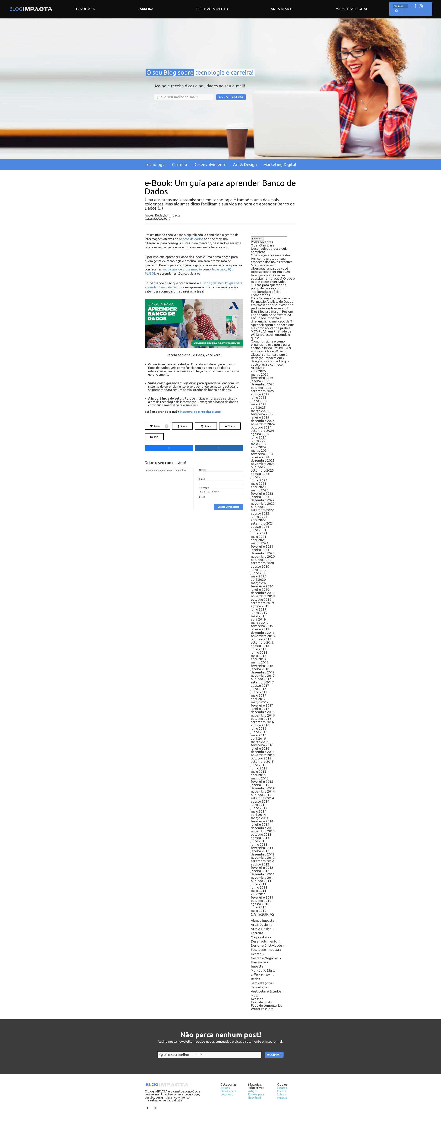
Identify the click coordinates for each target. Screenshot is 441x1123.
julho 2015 (258, 765)
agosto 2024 (260, 434)
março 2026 (260, 374)
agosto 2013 (260, 838)
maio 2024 (258, 444)
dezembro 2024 (263, 421)
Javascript (218, 269)
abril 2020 (258, 579)
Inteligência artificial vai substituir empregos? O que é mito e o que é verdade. (273, 278)
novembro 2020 (263, 556)
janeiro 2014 (260, 824)
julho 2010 (258, 907)
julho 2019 (258, 609)
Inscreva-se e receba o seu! (200, 412)
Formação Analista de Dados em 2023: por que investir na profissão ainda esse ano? (272, 305)
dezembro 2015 (263, 752)
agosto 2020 (260, 566)
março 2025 (260, 411)
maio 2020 (258, 576)
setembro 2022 (262, 510)
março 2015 (260, 778)
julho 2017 (258, 689)
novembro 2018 (263, 636)
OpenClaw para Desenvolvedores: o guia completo (269, 248)
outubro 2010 (261, 901)
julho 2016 (258, 728)
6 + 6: (202, 497)
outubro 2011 (261, 881)
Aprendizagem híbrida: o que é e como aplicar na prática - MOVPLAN (272, 328)
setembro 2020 (262, 563)
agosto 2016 (260, 725)
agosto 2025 (260, 394)
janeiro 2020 (260, 589)
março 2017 (260, 702)
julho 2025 (258, 397)
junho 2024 (259, 440)
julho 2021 (258, 530)
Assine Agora (231, 97)
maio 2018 (258, 656)
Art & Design (282, 9)
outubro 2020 (261, 560)
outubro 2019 (261, 599)
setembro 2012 (262, 861)
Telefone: (204, 488)
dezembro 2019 (263, 593)
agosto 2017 (260, 685)
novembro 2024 (263, 424)
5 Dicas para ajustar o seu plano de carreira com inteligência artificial (269, 288)
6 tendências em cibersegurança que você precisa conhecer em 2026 (270, 268)
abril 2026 (258, 371)
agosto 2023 (260, 474)
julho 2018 (258, 649)
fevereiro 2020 (262, 586)
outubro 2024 (261, 427)
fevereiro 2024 (262, 454)
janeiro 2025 (260, 417)
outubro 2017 (261, 679)
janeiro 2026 (260, 381)
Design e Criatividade (266, 945)
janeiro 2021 (260, 550)
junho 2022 (259, 516)
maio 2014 (258, 811)
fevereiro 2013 (262, 848)
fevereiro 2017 (262, 705)
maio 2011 (258, 891)
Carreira (145, 9)
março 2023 (260, 490)
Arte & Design (261, 929)
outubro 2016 (261, 719)
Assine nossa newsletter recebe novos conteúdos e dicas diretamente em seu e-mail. (221, 1041)
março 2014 (260, 818)
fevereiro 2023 (262, 493)
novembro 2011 (263, 877)
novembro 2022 (263, 503)
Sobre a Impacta (282, 1096)
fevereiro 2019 (262, 626)
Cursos (281, 1091)
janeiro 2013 (260, 851)
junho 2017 (259, 692)
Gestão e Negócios (265, 958)
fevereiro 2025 (262, 414)
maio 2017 (258, 695)
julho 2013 (258, 841)
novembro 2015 (263, 755)
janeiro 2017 (260, 709)
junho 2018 (259, 652)
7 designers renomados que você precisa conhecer (270, 361)
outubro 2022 (261, 507)
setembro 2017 (262, 682)
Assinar (274, 1055)
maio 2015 (258, 771)
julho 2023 (258, 477)
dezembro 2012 (263, 854)
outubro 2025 (261, 388)
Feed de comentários (266, 1005)
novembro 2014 (263, 791)
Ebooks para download (228, 1093)
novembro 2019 (263, 596)
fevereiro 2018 (262, 666)
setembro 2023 (262, 470)
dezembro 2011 (263, 874)
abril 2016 (258, 738)
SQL (230, 269)
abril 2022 (258, 520)
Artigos (225, 1087)
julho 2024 (258, 437)
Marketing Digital (352, 9)
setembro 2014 (262, 798)
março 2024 (260, 450)
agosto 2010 (260, 904)
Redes (255, 979)
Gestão (256, 954)
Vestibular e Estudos (266, 991)
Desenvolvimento (212, 9)
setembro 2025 (262, 391)
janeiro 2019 (260, 629)
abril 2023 (258, 487)
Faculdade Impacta (265, 949)
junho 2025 (259, 401)
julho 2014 (258, 805)
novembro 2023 (263, 464)
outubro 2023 (261, 467)
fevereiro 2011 (262, 897)
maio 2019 (258, 616)
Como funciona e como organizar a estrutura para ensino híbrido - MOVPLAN (271, 344)
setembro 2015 (262, 761)
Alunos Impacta (262, 920)
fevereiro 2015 (262, 781)
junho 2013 (259, 844)
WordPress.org (262, 1009)
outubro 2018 (261, 639)
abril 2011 (258, 894)
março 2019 (260, 623)
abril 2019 (258, 619)
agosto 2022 (260, 513)
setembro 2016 (262, 722)
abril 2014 (258, 815)
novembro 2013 (263, 831)
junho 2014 (259, 808)
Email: (202, 479)
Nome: (202, 470)
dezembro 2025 (263, 384)
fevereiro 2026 (262, 378)
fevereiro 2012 (262, 867)
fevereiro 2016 (262, 745)
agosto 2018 (260, 646)
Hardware (258, 962)
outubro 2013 (261, 834)
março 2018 (260, 662)
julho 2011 (258, 884)
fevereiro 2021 (262, 546)
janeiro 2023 (260, 497)
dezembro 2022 (263, 500)
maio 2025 (258, 404)
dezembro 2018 (263, 632)
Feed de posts (261, 1002)
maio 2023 (258, 483)
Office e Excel (261, 975)
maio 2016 (258, 735)
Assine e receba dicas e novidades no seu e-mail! (199, 86)
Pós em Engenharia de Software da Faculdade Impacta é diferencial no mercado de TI (272, 316)
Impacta (257, 966)
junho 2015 (259, 768)
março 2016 (260, 742)
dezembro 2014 (263, 788)
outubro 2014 (261, 795)
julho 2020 (258, 570)
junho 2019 (259, 613)
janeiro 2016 (260, 748)
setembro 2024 (262, 430)
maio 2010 (258, 911)
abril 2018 (258, 659)
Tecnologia (84, 9)
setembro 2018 (262, 642)
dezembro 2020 (263, 553)
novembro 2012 (263, 857)
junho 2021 (259, 533)
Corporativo (260, 937)
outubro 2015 (261, 758)
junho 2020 (259, 573)
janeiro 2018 (260, 669)
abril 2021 (258, 540)
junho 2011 (259, 887)
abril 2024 (258, 447)
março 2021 (260, 543)
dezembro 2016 (263, 712)
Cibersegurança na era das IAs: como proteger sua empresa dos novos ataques (272, 258)
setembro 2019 (262, 603)
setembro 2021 (262, 523)
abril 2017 (258, 699)
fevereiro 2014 (262, 821)
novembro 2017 (263, 675)
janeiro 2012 (260, 871)
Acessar (257, 999)
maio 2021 (258, 536)
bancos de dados (191, 239)
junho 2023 (259, 480)
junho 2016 (259, 732)
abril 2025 (258, 407)
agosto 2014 (260, 801)
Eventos (282, 1087)
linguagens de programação (182, 269)
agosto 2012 (260, 864)
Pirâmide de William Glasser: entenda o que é (271, 334)
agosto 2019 (260, 606)
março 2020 (260, 583)
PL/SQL (150, 273)
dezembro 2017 (263, 672)
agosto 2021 (260, 526)
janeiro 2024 (260, 457)
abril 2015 (258, 775)
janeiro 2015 (260, 785)
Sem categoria (261, 983)
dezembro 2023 (263, 460)
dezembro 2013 (263, 828)
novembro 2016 (263, 715)
